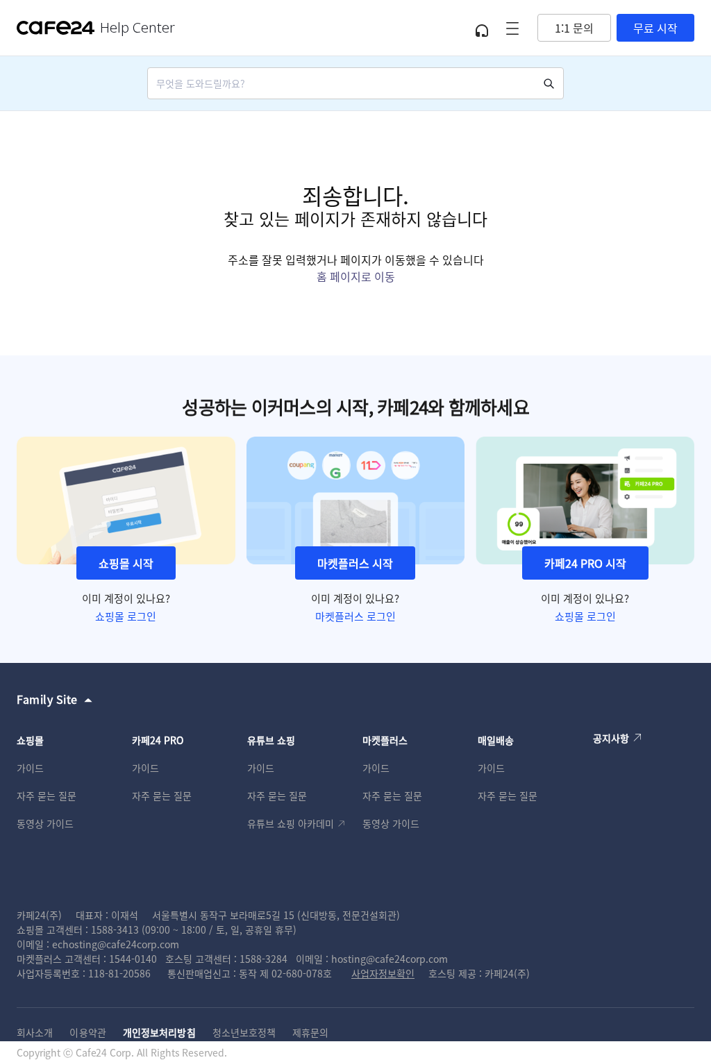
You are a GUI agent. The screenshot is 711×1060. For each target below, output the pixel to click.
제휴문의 (310, 1032)
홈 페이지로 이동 (356, 276)
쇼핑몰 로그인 (125, 616)
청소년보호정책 (244, 1032)
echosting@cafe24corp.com (115, 944)
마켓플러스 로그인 (355, 616)
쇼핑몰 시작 (126, 563)
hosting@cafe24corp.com (389, 959)
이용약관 (87, 1032)
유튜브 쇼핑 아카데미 (290, 823)
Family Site (47, 699)
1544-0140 (133, 959)
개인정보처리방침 (159, 1032)
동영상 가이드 (45, 823)
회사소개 (35, 1032)
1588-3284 (263, 959)
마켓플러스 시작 (355, 563)
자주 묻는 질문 (46, 795)
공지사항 (611, 738)
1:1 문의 (574, 27)
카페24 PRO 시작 (585, 563)
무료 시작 (655, 27)
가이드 (30, 768)
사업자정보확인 (383, 973)
